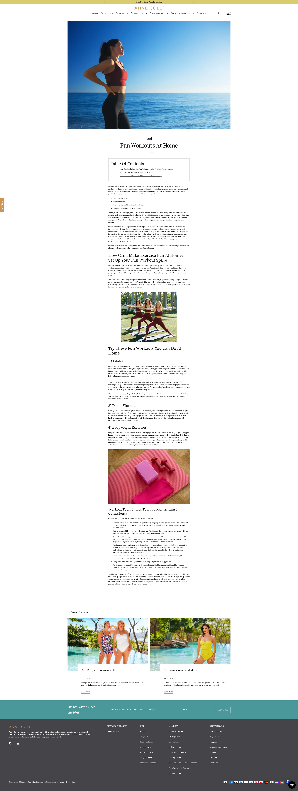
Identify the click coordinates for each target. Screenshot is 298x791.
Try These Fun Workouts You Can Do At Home (136, 172)
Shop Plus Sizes (146, 758)
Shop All (143, 731)
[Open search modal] (219, 13)
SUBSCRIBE (223, 710)
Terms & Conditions (177, 752)
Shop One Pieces (146, 742)
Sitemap (213, 752)
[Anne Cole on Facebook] (10, 744)
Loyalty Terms (175, 758)
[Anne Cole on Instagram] (18, 744)
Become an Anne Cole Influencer (183, 763)
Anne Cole (27, 782)
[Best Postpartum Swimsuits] (108, 657)
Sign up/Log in (216, 731)
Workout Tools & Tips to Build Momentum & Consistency (141, 176)
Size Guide (214, 763)
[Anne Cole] (149, 8)
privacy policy (70, 782)
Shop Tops (144, 737)
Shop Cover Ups (146, 752)
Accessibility (174, 742)
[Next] (193, 2)
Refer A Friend (175, 773)
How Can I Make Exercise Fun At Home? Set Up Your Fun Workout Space (146, 169)
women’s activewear (177, 232)
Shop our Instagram (148, 763)
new (149, 138)
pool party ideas (114, 584)
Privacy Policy (175, 747)
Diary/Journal (174, 737)
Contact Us (214, 758)
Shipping (213, 742)
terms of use (56, 782)
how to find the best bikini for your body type (142, 582)
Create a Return (113, 731)
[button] (292, 785)
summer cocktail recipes (130, 584)
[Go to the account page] (224, 13)
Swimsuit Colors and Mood (181, 670)
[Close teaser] (287, 780)
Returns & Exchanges (218, 747)
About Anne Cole (176, 731)
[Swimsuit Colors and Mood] (190, 657)
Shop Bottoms (145, 747)
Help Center (214, 737)
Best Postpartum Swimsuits (98, 670)
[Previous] (104, 2)
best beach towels (169, 582)
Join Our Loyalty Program (180, 768)
